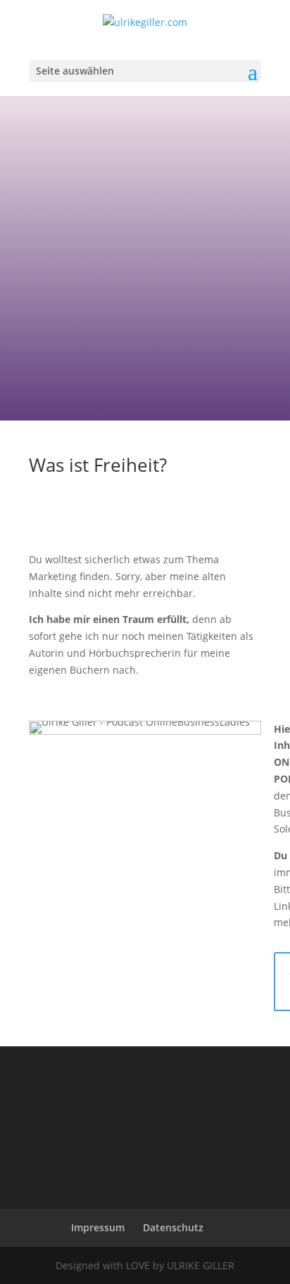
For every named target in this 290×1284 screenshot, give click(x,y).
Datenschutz (173, 1227)
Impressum (98, 1227)
